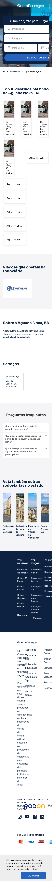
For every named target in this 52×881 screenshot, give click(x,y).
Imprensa (30, 685)
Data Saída (18, 48)
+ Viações (36, 618)
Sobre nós (30, 649)
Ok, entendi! (33, 875)
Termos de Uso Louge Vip (31, 677)
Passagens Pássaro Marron (36, 609)
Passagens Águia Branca (36, 598)
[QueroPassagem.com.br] (5, 72)
